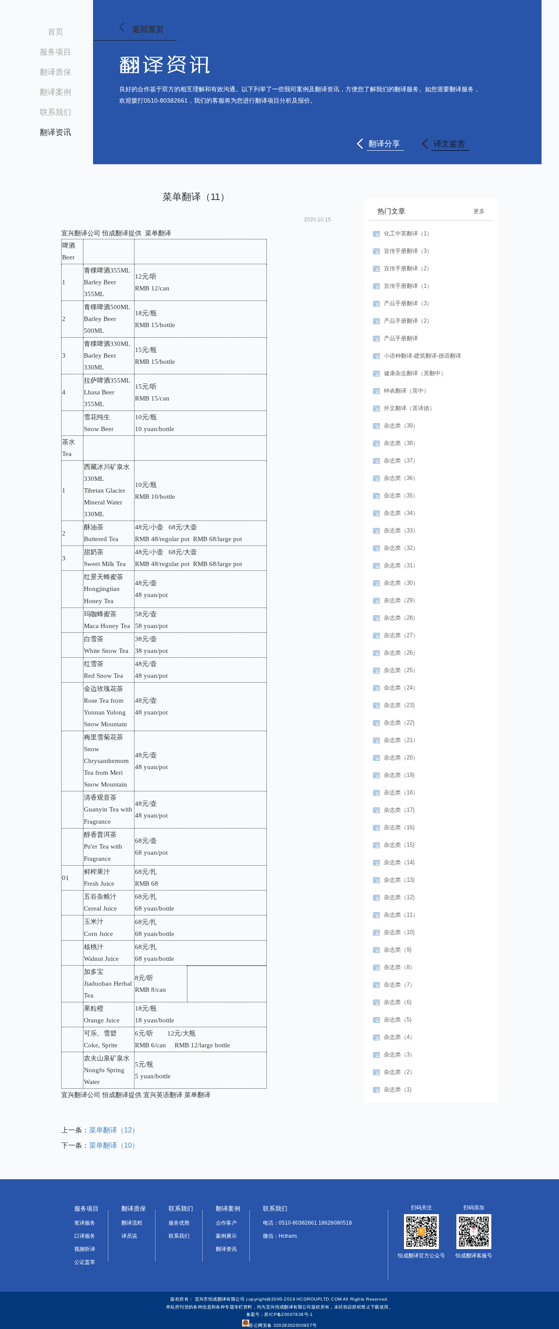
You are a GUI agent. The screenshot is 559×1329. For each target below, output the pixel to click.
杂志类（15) (399, 845)
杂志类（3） (399, 1054)
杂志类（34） (401, 513)
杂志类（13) (399, 880)
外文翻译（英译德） (409, 408)
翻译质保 (55, 72)
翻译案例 (55, 92)
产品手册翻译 (401, 338)
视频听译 (84, 1249)
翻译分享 (384, 143)
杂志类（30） (401, 583)
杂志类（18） (401, 792)
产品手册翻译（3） (408, 303)
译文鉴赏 (449, 143)
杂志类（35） (401, 495)
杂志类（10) (399, 932)
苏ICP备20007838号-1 (288, 1314)
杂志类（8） (399, 967)
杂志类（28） (401, 617)
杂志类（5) (397, 1019)
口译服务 (84, 1236)
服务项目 (55, 52)
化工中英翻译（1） (408, 233)
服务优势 (179, 1223)
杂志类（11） (401, 914)
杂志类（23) (399, 705)
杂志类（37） (401, 460)
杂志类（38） (401, 443)
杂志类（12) (399, 897)
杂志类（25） (401, 670)
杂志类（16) (399, 827)
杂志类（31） (401, 565)
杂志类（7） (399, 984)
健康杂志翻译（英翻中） (415, 373)
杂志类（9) (397, 949)
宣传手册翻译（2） (408, 268)
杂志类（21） (401, 740)
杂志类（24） (401, 687)
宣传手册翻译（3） (408, 251)
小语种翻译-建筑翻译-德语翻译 (422, 355)
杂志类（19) (399, 775)
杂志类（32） (401, 548)
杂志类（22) (399, 722)
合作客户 (226, 1223)
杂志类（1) (397, 1089)
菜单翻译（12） (114, 1130)
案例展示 (226, 1236)
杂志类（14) (399, 862)
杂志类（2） (399, 1072)
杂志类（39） (401, 425)
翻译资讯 (55, 132)
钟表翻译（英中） (406, 390)
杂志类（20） (401, 757)
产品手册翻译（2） (408, 321)
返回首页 (148, 29)
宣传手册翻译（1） (408, 286)
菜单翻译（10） (114, 1145)
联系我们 (55, 112)
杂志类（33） (401, 530)
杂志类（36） (401, 478)
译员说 (129, 1236)
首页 (55, 32)
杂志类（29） (401, 600)
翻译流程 (131, 1223)
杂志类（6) (397, 1002)
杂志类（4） (399, 1037)
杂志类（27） (401, 635)
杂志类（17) (399, 810)
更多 (479, 211)
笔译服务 (84, 1223)
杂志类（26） (401, 652)
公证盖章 (84, 1262)
